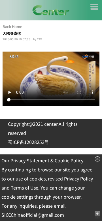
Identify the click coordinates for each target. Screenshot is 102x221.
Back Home (12, 27)
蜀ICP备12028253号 (28, 142)
